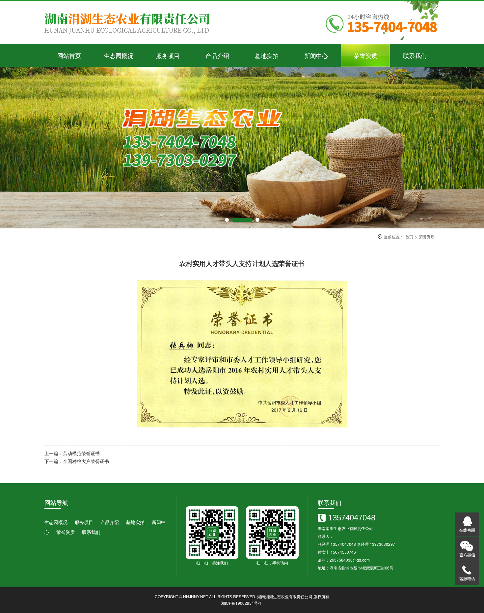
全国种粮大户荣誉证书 (86, 461)
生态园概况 (118, 55)
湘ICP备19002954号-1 (241, 603)
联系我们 (415, 55)
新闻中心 (316, 55)
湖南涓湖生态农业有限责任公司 (284, 596)
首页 (409, 236)
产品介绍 (217, 55)
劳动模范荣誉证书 (81, 453)
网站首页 (69, 55)
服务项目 (168, 55)
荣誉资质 (365, 55)
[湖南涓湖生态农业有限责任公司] (130, 42)
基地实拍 (267, 55)
